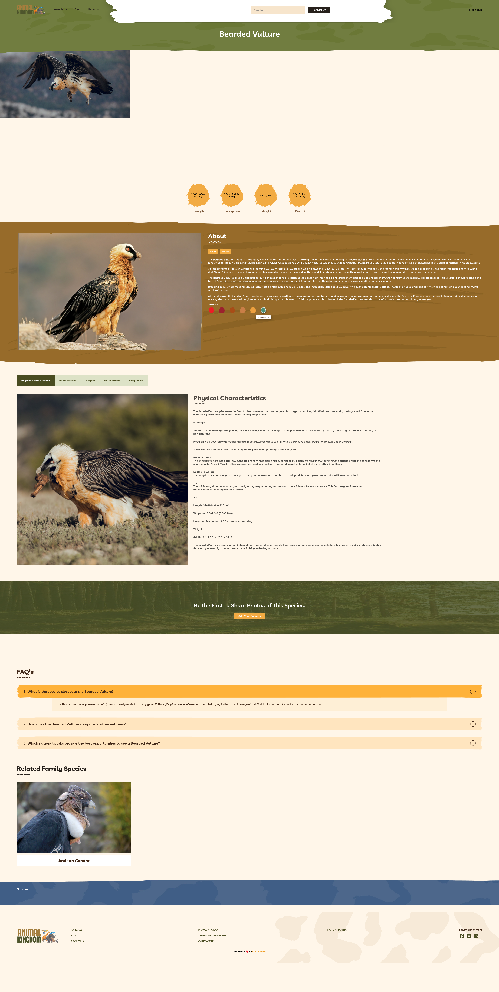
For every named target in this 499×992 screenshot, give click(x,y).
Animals (58, 9)
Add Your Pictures (249, 616)
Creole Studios (259, 951)
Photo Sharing (336, 929)
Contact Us (319, 9)
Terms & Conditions (212, 935)
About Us (77, 941)
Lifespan (90, 380)
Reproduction (67, 380)
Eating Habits (112, 380)
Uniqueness (136, 380)
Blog (77, 9)
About (91, 9)
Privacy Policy (208, 929)
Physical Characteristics (35, 380)
